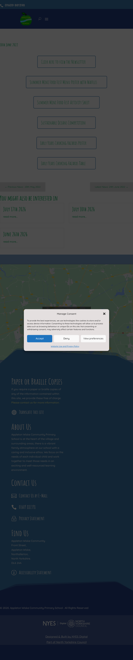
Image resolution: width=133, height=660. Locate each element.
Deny (66, 338)
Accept (40, 338)
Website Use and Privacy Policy (65, 346)
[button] (104, 313)
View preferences (93, 338)
